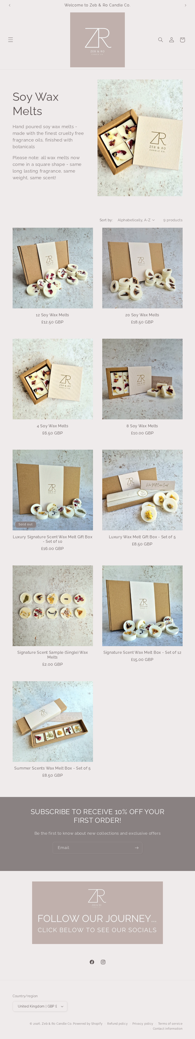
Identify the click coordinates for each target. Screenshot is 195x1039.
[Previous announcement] (9, 5)
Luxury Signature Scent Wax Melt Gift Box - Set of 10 (53, 539)
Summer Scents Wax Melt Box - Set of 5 (52, 768)
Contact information (168, 1028)
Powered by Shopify (87, 1023)
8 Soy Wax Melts (142, 426)
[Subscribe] (136, 848)
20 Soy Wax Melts (142, 315)
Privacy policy (142, 1023)
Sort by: (106, 220)
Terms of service (170, 1023)
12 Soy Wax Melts (52, 315)
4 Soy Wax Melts (52, 426)
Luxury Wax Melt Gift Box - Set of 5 (142, 537)
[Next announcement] (185, 5)
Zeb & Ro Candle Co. (57, 1023)
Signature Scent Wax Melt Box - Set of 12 (142, 652)
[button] (10, 39)
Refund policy (117, 1023)
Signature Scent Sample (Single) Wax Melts (52, 654)
